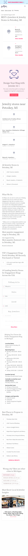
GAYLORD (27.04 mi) (10, 480)
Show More (14, 327)
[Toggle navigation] (25, 6)
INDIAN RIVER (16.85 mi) (11, 478)
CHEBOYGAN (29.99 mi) (11, 483)
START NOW (14, 95)
